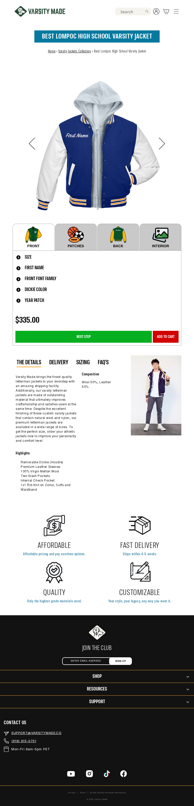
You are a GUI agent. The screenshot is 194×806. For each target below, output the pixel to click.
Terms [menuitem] (83, 792)
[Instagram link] (89, 775)
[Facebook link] (123, 775)
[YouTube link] (71, 775)
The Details (29, 362)
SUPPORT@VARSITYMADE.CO (36, 733)
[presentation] (97, 257)
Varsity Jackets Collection (74, 51)
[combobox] (133, 11)
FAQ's (103, 362)
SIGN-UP (120, 661)
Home (51, 51)
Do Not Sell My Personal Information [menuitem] (108, 792)
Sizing (83, 362)
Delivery (58, 362)
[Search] (147, 11)
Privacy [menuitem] (72, 792)
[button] (176, 11)
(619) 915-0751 (23, 741)
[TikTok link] (107, 775)
